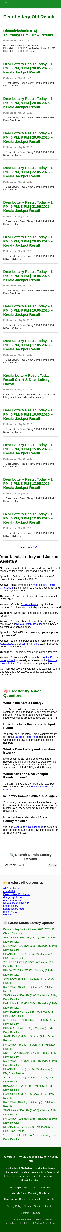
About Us (50, 1206)
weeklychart (10, 914)
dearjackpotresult (13, 897)
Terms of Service (33, 1206)
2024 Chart (29, 1187)
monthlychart (10, 911)
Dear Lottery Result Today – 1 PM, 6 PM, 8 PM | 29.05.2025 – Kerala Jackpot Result (28, 103)
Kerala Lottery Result (28, 624)
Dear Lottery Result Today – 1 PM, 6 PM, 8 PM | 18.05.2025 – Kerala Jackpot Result (28, 310)
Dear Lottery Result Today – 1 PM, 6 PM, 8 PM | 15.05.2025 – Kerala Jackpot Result (28, 449)
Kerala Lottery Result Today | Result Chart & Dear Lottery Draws (27, 379)
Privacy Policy (14, 1206)
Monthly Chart (43, 1187)
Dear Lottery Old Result (16, 894)
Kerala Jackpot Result (16, 903)
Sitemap (36, 1212)
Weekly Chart (19, 1193)
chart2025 (9, 891)
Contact (25, 1212)
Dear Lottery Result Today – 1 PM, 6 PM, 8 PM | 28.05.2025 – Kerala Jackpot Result (28, 137)
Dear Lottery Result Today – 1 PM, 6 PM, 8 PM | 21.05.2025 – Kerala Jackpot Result (28, 206)
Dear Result (34, 1199)
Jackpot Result (29, 604)
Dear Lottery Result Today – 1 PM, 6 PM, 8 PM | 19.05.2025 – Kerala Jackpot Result (28, 276)
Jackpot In (12, 1176)
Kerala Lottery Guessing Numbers (19, 643)
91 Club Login (11, 888)
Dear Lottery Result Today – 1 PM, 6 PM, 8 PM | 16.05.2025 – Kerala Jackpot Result (28, 414)
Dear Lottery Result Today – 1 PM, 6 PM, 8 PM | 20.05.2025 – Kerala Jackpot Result (28, 241)
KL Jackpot (15, 1187)
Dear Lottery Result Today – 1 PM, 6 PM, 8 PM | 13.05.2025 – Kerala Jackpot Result (28, 483)
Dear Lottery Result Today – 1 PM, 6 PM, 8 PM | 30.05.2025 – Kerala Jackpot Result (28, 68)
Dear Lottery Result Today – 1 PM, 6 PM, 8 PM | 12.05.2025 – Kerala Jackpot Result (28, 518)
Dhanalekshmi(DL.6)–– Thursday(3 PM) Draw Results (28, 33)
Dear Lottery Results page (28, 827)
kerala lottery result (14, 908)
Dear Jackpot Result (15, 1199)
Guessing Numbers (38, 1193)
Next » (36, 546)
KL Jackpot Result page (25, 737)
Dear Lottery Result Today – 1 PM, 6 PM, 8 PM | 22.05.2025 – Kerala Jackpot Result (28, 172)
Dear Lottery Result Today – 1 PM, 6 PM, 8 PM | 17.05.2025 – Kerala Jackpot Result (28, 345)
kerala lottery (10, 906)
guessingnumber (13, 900)
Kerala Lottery (49, 1199)
